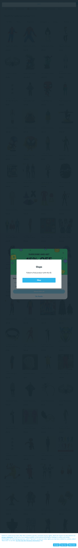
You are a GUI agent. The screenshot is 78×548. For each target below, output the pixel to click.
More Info (72, 545)
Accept (56, 545)
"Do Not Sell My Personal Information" (28, 540)
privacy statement (7, 537)
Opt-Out (64, 545)
